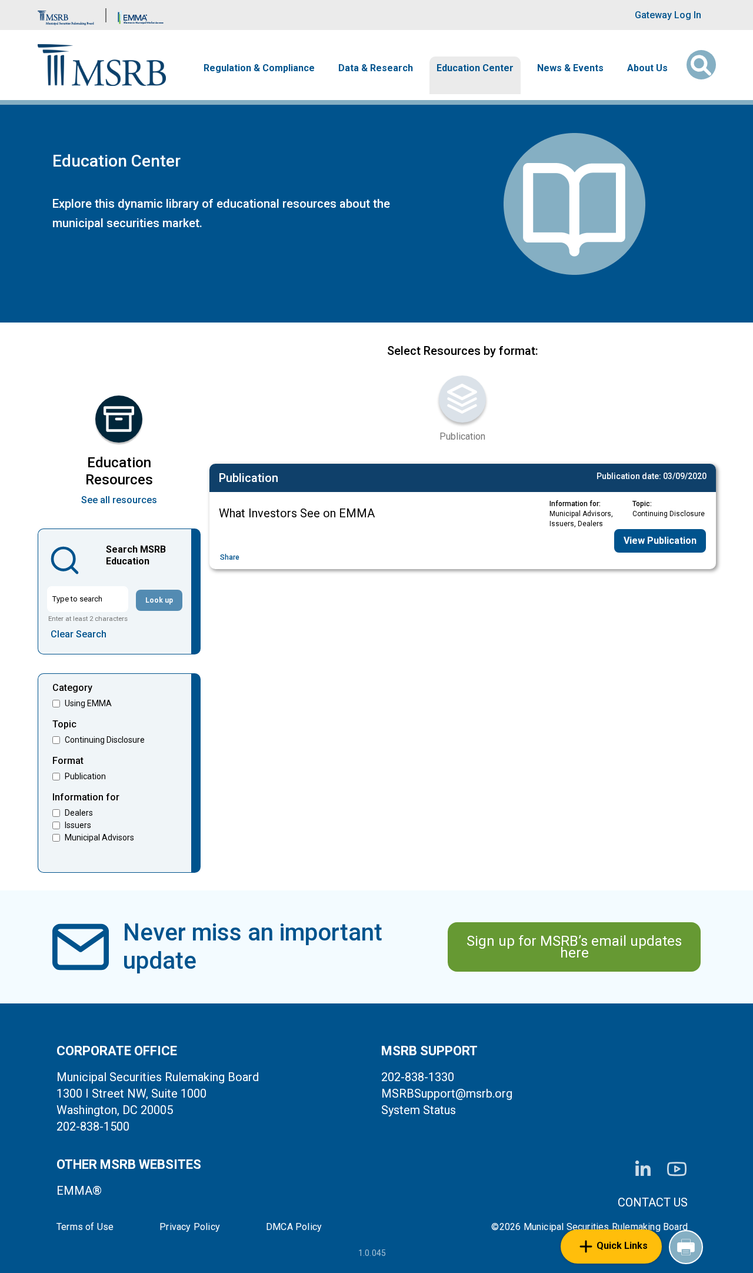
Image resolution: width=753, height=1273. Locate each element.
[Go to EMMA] (141, 15)
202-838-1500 (92, 1126)
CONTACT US (653, 1202)
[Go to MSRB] (66, 15)
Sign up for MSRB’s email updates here (574, 947)
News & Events (570, 68)
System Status (418, 1110)
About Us (647, 68)
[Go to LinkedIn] (643, 1169)
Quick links (622, 1245)
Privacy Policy (189, 1227)
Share (229, 557)
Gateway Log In (668, 15)
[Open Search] (701, 64)
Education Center (475, 68)
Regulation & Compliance (259, 68)
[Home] (102, 65)
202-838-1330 (417, 1077)
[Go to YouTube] (677, 1169)
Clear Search (78, 634)
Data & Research (375, 68)
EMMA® (79, 1191)
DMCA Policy (294, 1227)
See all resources (119, 500)
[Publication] (462, 399)
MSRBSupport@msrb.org (446, 1093)
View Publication (660, 540)
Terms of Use (85, 1227)
